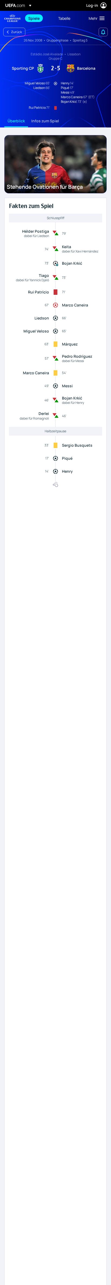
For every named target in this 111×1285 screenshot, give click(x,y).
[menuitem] (39, 18)
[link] (34, 18)
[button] (95, 18)
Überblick (16, 121)
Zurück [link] (16, 32)
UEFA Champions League (12, 18)
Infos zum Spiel (45, 121)
